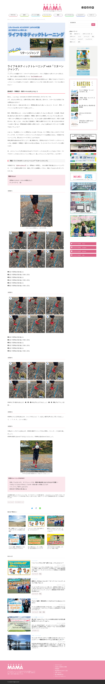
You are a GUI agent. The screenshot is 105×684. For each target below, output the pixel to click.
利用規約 (57, 668)
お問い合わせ (58, 672)
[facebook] (83, 8)
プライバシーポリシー (60, 676)
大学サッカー (72, 36)
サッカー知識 (35, 15)
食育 (24, 15)
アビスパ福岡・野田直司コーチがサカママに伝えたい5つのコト (48, 601)
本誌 (40, 573)
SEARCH (72, 22)
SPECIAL (13, 15)
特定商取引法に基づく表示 (61, 670)
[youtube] (90, 8)
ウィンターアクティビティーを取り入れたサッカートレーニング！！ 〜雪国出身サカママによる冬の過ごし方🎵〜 (48, 638)
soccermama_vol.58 (83, 69)
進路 (58, 15)
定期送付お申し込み (83, 74)
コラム (33, 635)
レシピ (79, 36)
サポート (92, 15)
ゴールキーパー (35, 630)
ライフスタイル (69, 15)
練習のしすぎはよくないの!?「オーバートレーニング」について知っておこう (55, 530)
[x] (85, 8)
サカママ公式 (79, 243)
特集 (44, 612)
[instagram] (88, 8)
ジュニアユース (89, 39)
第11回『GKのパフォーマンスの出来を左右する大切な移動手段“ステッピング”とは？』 (48, 620)
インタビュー (72, 39)
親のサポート (77, 33)
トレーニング (46, 15)
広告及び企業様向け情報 (61, 666)
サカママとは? (58, 665)
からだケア (80, 15)
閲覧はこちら (83, 71)
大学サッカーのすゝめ (87, 33)
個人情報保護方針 (59, 674)
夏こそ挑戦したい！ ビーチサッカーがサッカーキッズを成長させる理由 (17, 530)
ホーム (9, 19)
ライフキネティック (19, 502)
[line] (93, 8)
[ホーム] (52, 4)
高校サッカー (72, 41)
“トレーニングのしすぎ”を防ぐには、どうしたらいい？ (48, 563)
